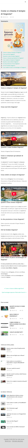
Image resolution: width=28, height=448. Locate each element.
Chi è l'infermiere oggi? (12, 444)
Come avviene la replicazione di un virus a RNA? (18, 342)
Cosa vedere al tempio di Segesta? (11, 60)
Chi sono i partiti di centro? (13, 386)
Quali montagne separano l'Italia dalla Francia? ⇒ (14, 310)
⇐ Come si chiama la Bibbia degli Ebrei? (14, 306)
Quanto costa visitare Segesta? (10, 61)
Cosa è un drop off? (16, 350)
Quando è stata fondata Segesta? (11, 56)
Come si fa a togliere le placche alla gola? (17, 399)
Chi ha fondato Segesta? (9, 65)
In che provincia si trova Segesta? (11, 63)
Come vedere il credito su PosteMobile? (16, 438)
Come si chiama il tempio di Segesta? (12, 52)
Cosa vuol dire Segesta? (9, 54)
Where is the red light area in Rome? (15, 373)
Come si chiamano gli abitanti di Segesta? (13, 58)
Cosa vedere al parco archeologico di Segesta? (14, 67)
